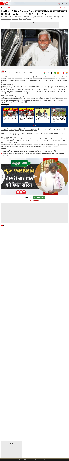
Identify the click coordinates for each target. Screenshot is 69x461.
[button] (33, 125)
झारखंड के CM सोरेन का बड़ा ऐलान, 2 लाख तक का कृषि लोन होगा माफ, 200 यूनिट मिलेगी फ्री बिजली (58, 119)
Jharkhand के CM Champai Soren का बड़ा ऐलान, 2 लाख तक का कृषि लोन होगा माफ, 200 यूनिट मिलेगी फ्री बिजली (31, 151)
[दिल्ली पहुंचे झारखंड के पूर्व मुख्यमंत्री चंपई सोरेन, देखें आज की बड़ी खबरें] (26, 112)
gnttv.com (7, 71)
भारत (9, 7)
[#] (51, 73)
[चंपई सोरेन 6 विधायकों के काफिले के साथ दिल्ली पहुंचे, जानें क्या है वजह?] (10, 112)
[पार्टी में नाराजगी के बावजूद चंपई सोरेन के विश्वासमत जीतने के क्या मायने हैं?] (42, 112)
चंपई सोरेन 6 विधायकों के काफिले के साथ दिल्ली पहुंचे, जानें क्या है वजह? (10, 118)
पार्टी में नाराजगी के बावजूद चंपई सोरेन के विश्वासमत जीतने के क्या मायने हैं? (42, 118)
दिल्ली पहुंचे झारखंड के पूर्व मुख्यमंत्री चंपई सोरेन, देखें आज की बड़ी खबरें (26, 118)
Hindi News (3, 7)
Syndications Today (46, 459)
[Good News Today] (6, 4)
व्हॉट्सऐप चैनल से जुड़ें (38, 197)
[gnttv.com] (2, 71)
